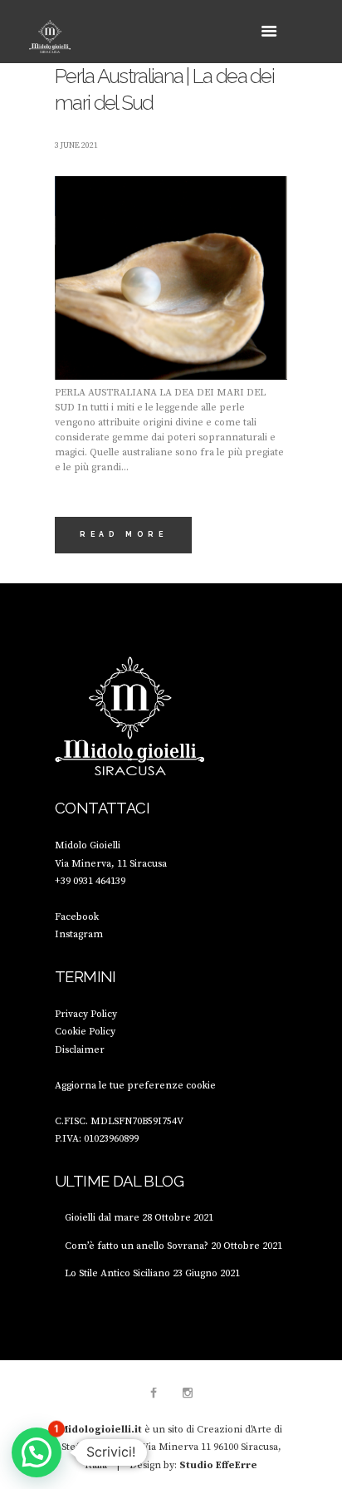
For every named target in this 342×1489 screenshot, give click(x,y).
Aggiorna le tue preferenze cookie (135, 1085)
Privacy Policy (86, 1014)
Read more (123, 534)
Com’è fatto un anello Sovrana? (136, 1246)
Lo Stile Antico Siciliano (117, 1273)
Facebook (77, 917)
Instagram (79, 934)
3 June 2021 (76, 145)
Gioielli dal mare (102, 1217)
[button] (36, 1452)
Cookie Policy (85, 1031)
